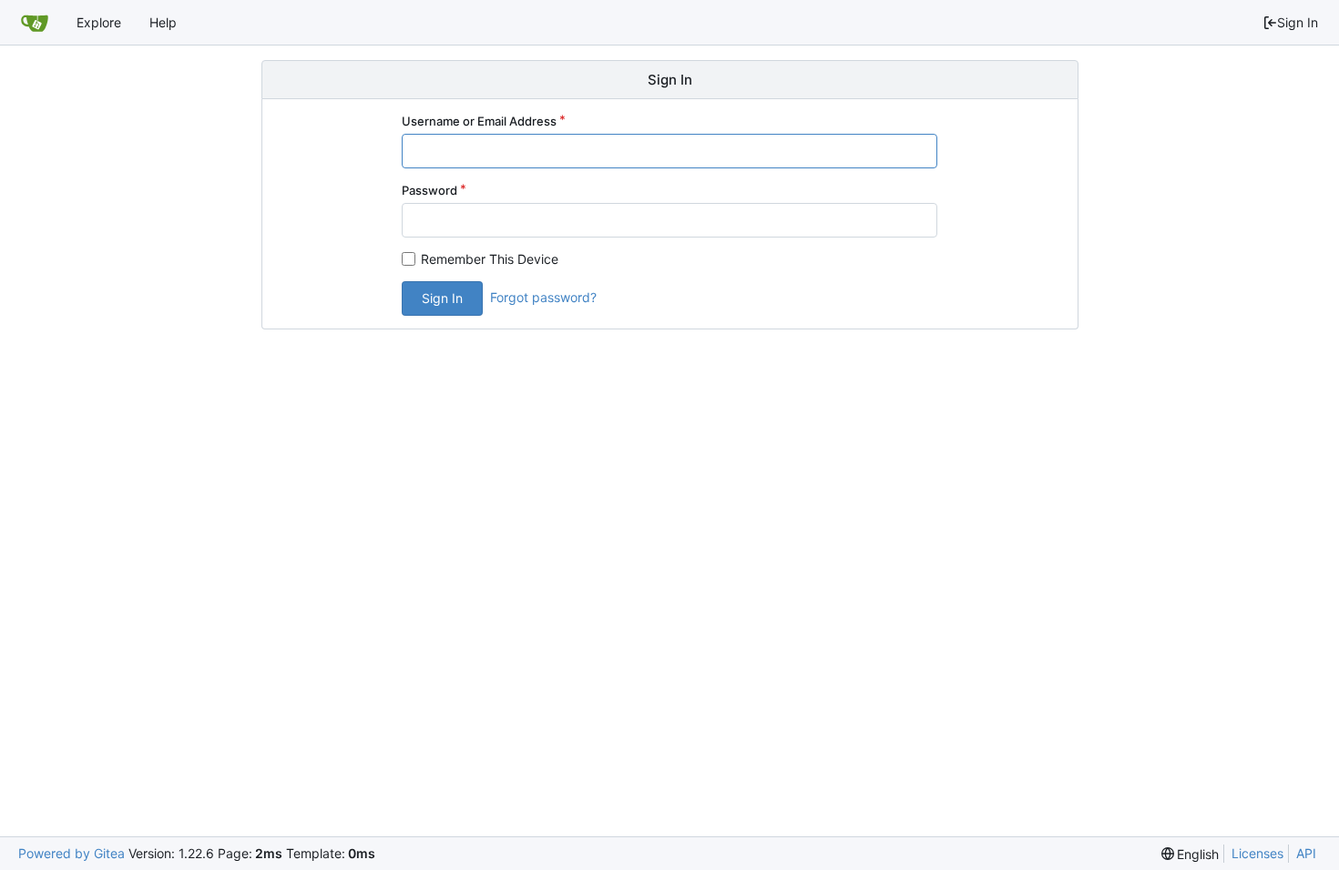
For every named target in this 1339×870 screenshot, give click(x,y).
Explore (99, 22)
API (1306, 853)
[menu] (1190, 854)
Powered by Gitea (71, 853)
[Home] (34, 22)
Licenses (1257, 853)
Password (429, 190)
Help (163, 22)
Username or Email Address (479, 121)
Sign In (1297, 22)
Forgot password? (543, 297)
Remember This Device (489, 259)
